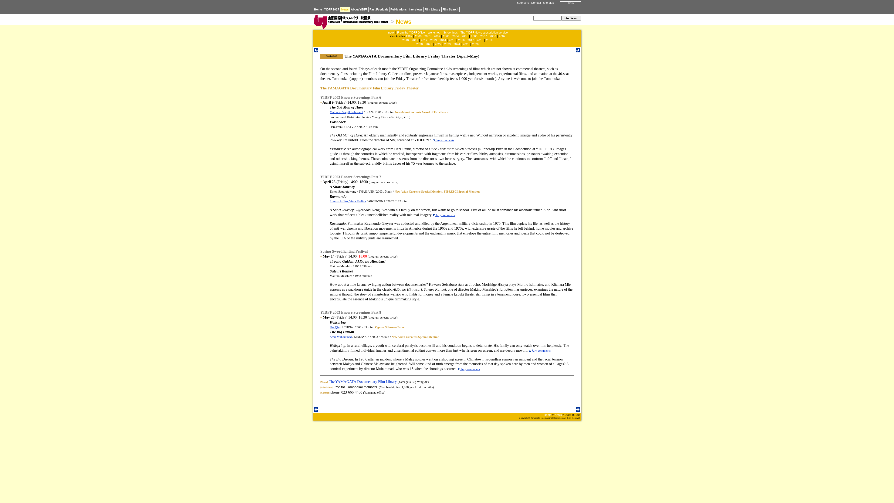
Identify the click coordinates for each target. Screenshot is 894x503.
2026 (475, 44)
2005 (465, 36)
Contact (536, 2)
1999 (409, 36)
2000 (418, 36)
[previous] (316, 51)
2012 (424, 40)
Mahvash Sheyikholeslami (346, 112)
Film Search (450, 9)
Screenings (450, 32)
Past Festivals (378, 9)
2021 (429, 44)
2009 (502, 36)
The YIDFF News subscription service (484, 32)
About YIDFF (359, 9)
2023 (447, 44)
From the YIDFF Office (411, 32)
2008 (493, 36)
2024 (457, 44)
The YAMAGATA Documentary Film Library (363, 382)
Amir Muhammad (341, 337)
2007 (483, 36)
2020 (419, 44)
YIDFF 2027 (331, 9)
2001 (427, 36)
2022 (438, 44)
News (345, 9)
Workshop (434, 32)
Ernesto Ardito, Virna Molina (348, 201)
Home (318, 9)
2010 (405, 40)
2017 (470, 40)
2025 (466, 44)
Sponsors (523, 2)
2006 (474, 36)
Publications (398, 9)
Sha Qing (335, 327)
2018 (480, 40)
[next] (578, 51)
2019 (489, 40)
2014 (443, 40)
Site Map (548, 2)
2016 (461, 40)
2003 (446, 36)
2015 (452, 40)
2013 (433, 40)
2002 (437, 36)
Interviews (416, 9)
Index (390, 32)
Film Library (432, 9)
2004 (455, 36)
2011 (415, 40)
